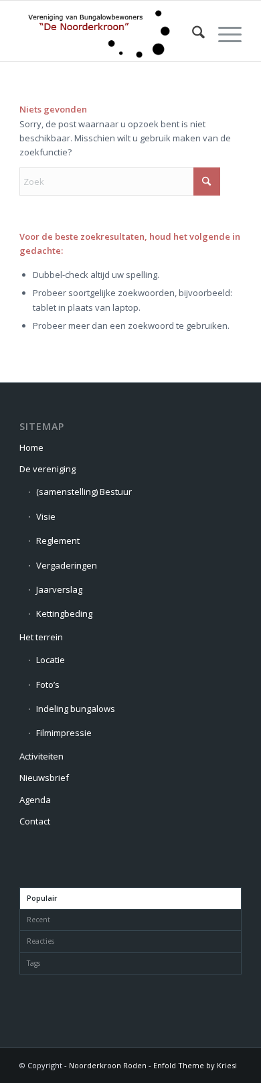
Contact (34, 821)
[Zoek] (192, 34)
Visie (46, 516)
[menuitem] (192, 34)
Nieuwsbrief (44, 778)
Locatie (50, 660)
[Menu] (223, 34)
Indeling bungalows (75, 709)
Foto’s (48, 684)
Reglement (58, 540)
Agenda (35, 800)
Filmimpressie (64, 733)
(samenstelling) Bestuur (84, 492)
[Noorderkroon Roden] (108, 34)
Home (31, 447)
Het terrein (41, 637)
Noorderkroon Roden (108, 1065)
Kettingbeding (64, 613)
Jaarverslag (59, 589)
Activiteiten (41, 756)
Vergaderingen (66, 565)
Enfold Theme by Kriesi (195, 1065)
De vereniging (47, 469)
